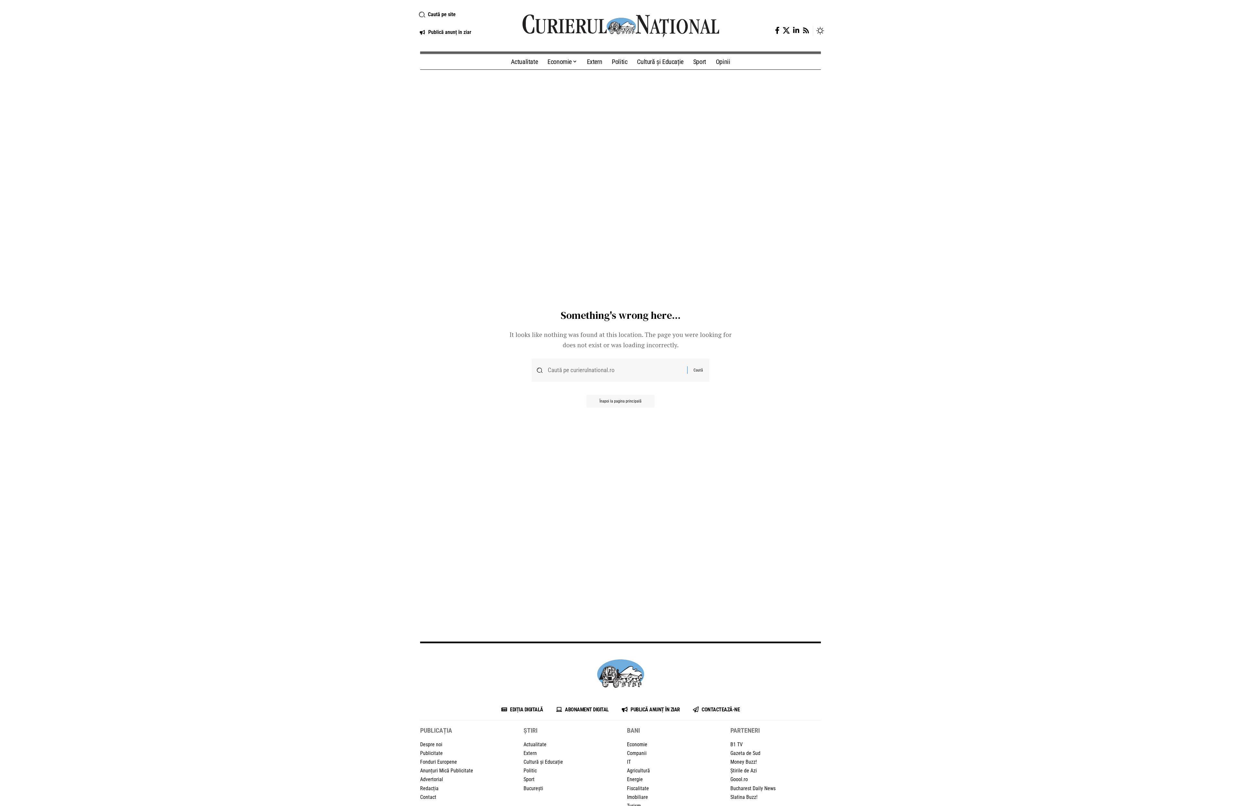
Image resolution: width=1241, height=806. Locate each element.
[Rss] (806, 31)
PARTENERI (745, 730)
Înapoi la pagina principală (620, 401)
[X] (786, 31)
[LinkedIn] (796, 31)
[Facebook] (777, 31)
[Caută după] (615, 370)
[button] (463, 14)
